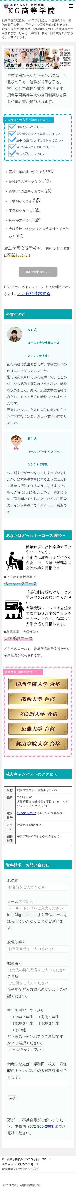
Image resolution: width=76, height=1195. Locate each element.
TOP (26, 1159)
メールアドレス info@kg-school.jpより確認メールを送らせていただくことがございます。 (37, 915)
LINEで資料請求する (38, 271)
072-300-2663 (26, 813)
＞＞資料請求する (33, 293)
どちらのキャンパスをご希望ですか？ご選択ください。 (35, 1039)
